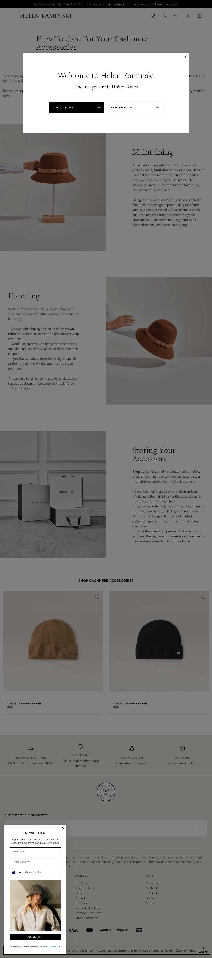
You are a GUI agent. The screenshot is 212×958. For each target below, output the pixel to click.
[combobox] (16, 872)
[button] (185, 56)
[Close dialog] (63, 828)
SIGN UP (35, 937)
